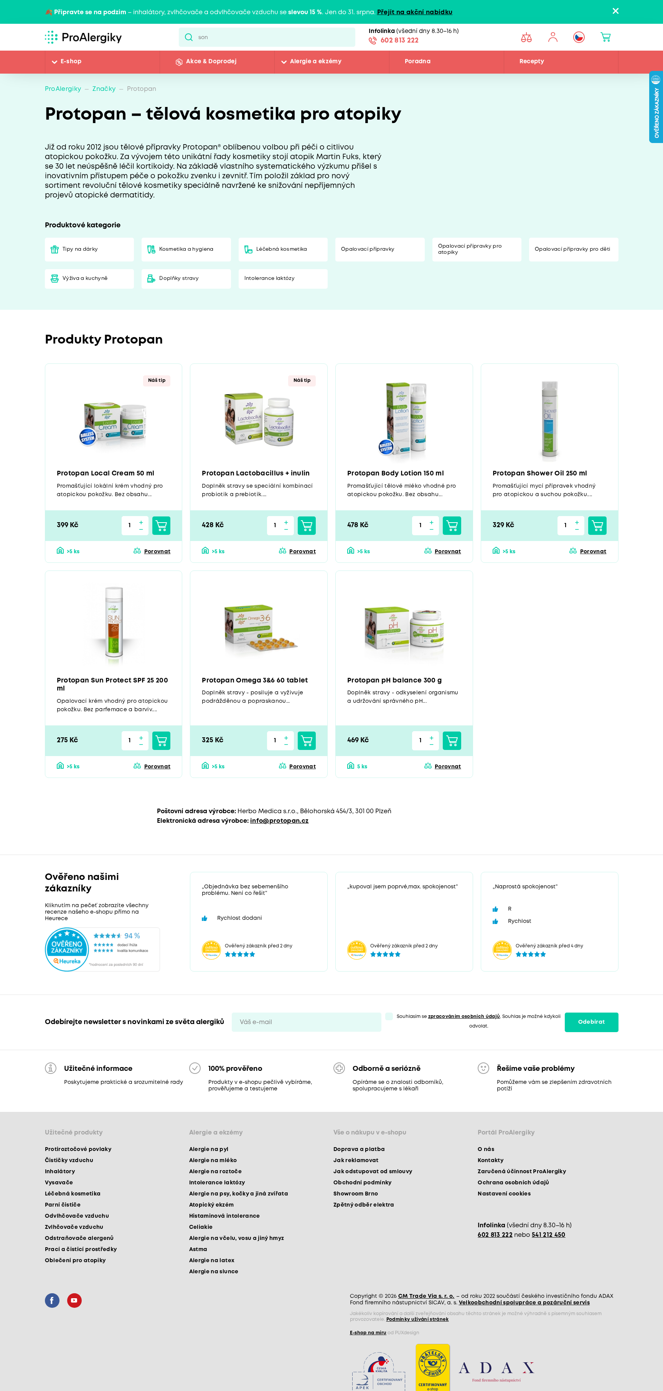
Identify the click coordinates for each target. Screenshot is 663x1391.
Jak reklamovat (356, 1162)
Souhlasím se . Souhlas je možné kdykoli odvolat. (479, 1023)
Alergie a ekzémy (315, 62)
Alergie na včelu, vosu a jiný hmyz (236, 1240)
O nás (486, 1151)
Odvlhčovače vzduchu (77, 1218)
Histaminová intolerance (224, 1218)
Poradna (417, 62)
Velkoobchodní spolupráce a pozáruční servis (524, 1304)
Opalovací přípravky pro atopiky (470, 249)
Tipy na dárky (80, 249)
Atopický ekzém (211, 1207)
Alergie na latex (211, 1262)
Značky (103, 89)
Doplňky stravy (179, 279)
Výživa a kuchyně (85, 279)
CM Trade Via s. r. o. (426, 1298)
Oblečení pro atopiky (75, 1262)
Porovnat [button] (157, 552)
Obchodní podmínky (362, 1184)
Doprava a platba (359, 1151)
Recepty (532, 62)
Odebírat (591, 1024)
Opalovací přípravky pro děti (572, 249)
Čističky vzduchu (69, 1162)
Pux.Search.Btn (188, 37)
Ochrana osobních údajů (513, 1184)
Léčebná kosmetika (282, 249)
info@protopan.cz (279, 823)
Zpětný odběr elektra (363, 1207)
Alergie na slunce (214, 1273)
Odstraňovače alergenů (79, 1240)
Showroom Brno (355, 1196)
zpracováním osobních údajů (464, 1018)
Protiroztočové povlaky (78, 1151)
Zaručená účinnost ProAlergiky (522, 1173)
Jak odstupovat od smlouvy (372, 1173)
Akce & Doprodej (211, 62)
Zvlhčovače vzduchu (74, 1229)
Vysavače (59, 1184)
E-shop (71, 62)
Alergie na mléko (213, 1162)
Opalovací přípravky (367, 249)
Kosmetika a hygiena (187, 249)
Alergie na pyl (209, 1151)
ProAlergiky (63, 89)
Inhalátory (60, 1173)
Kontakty (490, 1162)
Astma (198, 1251)
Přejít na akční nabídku (415, 12)
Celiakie (201, 1229)
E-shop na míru (368, 1335)
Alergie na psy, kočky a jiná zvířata (238, 1196)
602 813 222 (400, 41)
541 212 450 (549, 1237)
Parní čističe (63, 1207)
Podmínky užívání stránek (417, 1321)
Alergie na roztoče (215, 1173)
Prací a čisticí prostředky (81, 1251)
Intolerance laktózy (269, 279)
